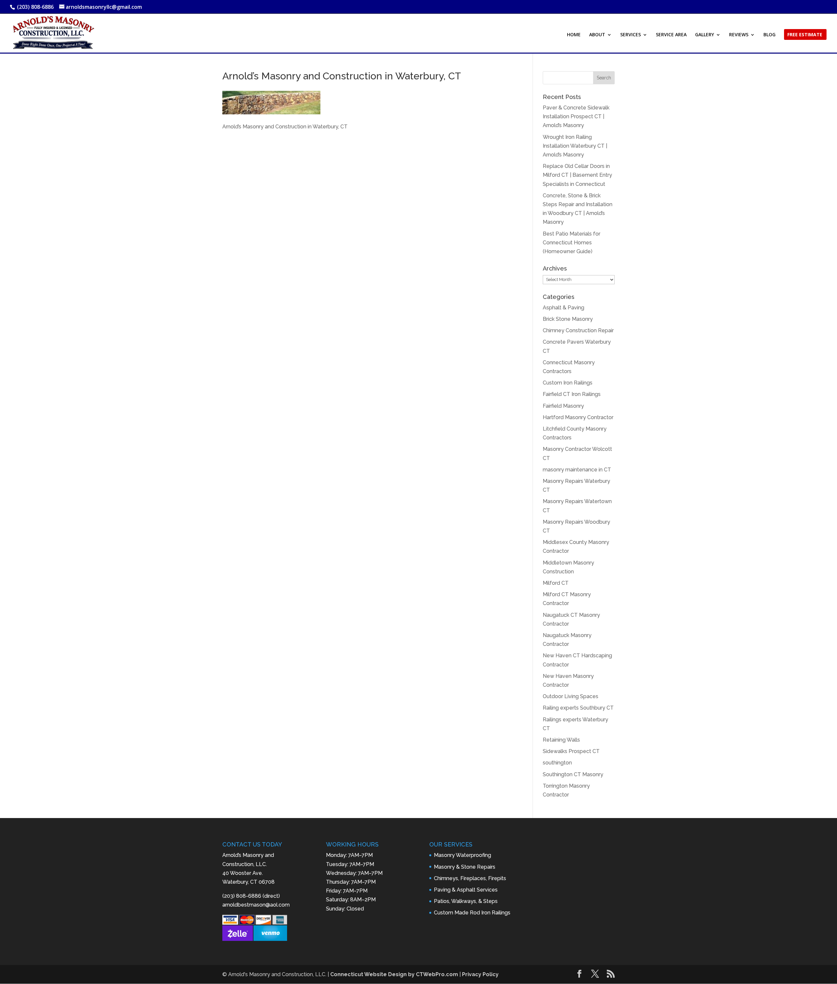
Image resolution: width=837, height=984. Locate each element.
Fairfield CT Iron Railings (572, 394)
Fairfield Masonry (563, 406)
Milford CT (556, 583)
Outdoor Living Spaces (570, 696)
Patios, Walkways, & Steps (466, 901)
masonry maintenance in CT (577, 470)
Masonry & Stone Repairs (464, 867)
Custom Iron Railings (567, 383)
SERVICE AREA (671, 35)
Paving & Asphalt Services (466, 890)
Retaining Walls (561, 740)
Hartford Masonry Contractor (578, 417)
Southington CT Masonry (573, 774)
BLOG (769, 35)
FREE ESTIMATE (804, 35)
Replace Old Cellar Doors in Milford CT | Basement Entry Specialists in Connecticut (577, 175)
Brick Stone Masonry (568, 319)
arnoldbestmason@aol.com (256, 905)
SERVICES (630, 35)
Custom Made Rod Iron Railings (472, 913)
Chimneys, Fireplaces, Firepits (470, 878)
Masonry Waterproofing (462, 855)
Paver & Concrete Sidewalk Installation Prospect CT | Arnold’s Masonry (576, 116)
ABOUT (597, 35)
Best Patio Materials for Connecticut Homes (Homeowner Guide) (571, 242)
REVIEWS (738, 35)
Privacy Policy (480, 974)
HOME (574, 35)
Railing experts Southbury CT (578, 708)
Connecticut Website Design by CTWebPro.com (394, 974)
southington (557, 763)
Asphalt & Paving (563, 307)
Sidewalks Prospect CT (571, 751)
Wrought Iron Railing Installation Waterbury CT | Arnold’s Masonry (575, 146)
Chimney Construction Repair (578, 330)
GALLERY (704, 35)
